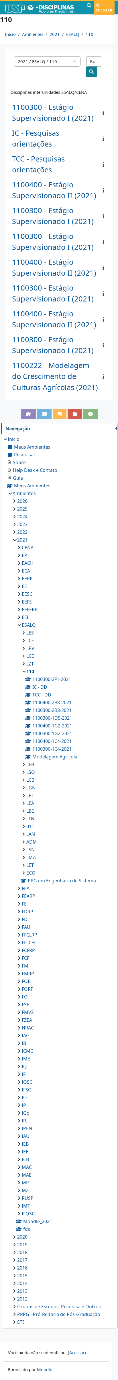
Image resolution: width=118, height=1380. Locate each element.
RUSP (28, 1198)
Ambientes (32, 34)
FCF (25, 958)
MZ (25, 1190)
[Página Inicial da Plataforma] (28, 414)
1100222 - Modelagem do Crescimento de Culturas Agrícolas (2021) (55, 376)
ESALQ (72, 34)
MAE (27, 1175)
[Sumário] (105, 113)
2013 (22, 1291)
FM (25, 966)
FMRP (28, 973)
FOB (26, 981)
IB (24, 1043)
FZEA (27, 1020)
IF (23, 1074)
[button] (89, 8)
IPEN (27, 1128)
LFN (30, 818)
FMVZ (28, 1012)
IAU (26, 1136)
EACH (28, 563)
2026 (22, 501)
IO (24, 1097)
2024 (22, 516)
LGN (31, 788)
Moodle (44, 1369)
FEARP (28, 896)
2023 (22, 524)
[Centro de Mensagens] (44, 414)
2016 (22, 1268)
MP (25, 1182)
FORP (28, 989)
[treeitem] (59, 880)
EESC (27, 594)
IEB (25, 1144)
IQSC (27, 1082)
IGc (25, 1113)
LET (30, 865)
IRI (24, 1121)
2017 (22, 1260)
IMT (26, 1206)
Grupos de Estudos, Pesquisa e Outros (59, 1306)
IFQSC (28, 1213)
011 (30, 826)
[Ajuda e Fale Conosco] (90, 414)
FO (25, 997)
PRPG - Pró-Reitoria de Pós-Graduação (58, 1314)
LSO (30, 772)
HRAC (28, 1028)
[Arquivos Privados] (75, 414)
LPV (30, 648)
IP (24, 1105)
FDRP (27, 911)
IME (26, 1059)
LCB (30, 780)
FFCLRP (29, 935)
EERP (27, 578)
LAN (30, 834)
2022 (22, 532)
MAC (27, 1167)
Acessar (104, 10)
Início (10, 34)
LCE (30, 656)
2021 (55, 34)
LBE (30, 811)
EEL (25, 617)
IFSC (26, 1090)
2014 (22, 1283)
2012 (22, 1299)
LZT (30, 664)
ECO (31, 873)
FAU (26, 927)
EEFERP (30, 609)
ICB (25, 1159)
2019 (22, 1244)
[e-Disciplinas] (43, 7)
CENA (28, 547)
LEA (30, 803)
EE (24, 586)
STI (20, 1322)
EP (24, 555)
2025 (22, 509)
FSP (26, 1004)
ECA (26, 571)
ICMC (27, 1051)
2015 (22, 1275)
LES (30, 633)
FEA (26, 888)
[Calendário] (60, 414)
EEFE (27, 602)
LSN (30, 849)
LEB (30, 764)
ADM (31, 842)
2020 (22, 1237)
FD (24, 919)
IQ (24, 1066)
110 (89, 34)
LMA (31, 857)
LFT (30, 795)
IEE (25, 1152)
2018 (22, 1252)
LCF (30, 640)
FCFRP (28, 950)
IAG (26, 1035)
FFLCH (28, 942)
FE (24, 904)
